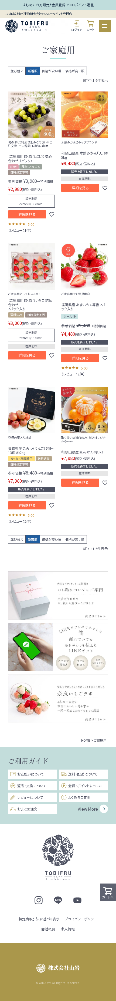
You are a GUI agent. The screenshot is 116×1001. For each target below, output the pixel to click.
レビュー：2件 (73, 374)
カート (91, 30)
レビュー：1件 (20, 230)
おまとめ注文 (27, 809)
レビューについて (30, 797)
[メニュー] (105, 26)
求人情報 (68, 928)
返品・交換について (31, 785)
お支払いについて (30, 774)
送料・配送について (82, 774)
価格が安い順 (51, 70)
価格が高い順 (74, 70)
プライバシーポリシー (81, 918)
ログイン (76, 30)
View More (88, 809)
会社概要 (48, 928)
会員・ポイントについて (85, 785)
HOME (85, 740)
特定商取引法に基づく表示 (39, 918)
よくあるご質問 (79, 797)
